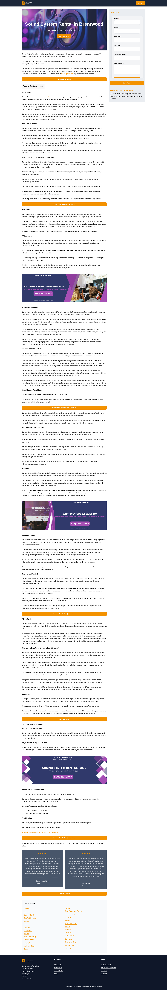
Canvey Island (70, 914)
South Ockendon (29, 915)
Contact (140, 3)
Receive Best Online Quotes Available (64, 407)
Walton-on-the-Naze (72, 945)
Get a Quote (63, 36)
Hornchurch (47, 832)
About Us (57, 964)
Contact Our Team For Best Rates (64, 204)
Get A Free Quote (64, 893)
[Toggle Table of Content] (40, 86)
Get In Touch (127, 83)
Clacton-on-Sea (70, 942)
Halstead (68, 933)
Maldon (67, 920)
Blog (56, 974)
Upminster (32, 832)
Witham (67, 926)
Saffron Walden (70, 936)
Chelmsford (28, 930)
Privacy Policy (106, 964)
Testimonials (58, 970)
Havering (39, 832)
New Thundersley (30, 937)
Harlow (67, 908)
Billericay (25, 832)
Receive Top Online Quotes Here (64, 614)
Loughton (27, 927)
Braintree (68, 930)
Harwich (68, 948)
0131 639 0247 (27, 979)
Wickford (27, 921)
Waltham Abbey (29, 946)
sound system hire (67, 74)
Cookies (104, 970)
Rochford (68, 917)
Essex (26, 949)
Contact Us (58, 967)
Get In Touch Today (64, 79)
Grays (26, 924)
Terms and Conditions (108, 967)
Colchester (68, 939)
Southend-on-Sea (71, 923)
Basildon (27, 912)
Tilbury (26, 933)
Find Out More (64, 719)
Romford (55, 832)
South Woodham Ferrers (73, 911)
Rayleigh (27, 943)
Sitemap (104, 974)
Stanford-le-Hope (30, 918)
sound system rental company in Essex (48, 97)
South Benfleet (29, 940)
